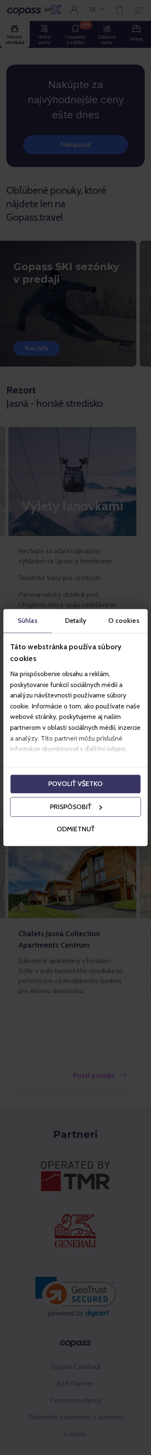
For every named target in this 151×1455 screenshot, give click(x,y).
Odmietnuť (76, 829)
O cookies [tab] (123, 621)
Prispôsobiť (70, 807)
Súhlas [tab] (27, 621)
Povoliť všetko (75, 784)
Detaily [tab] (75, 621)
